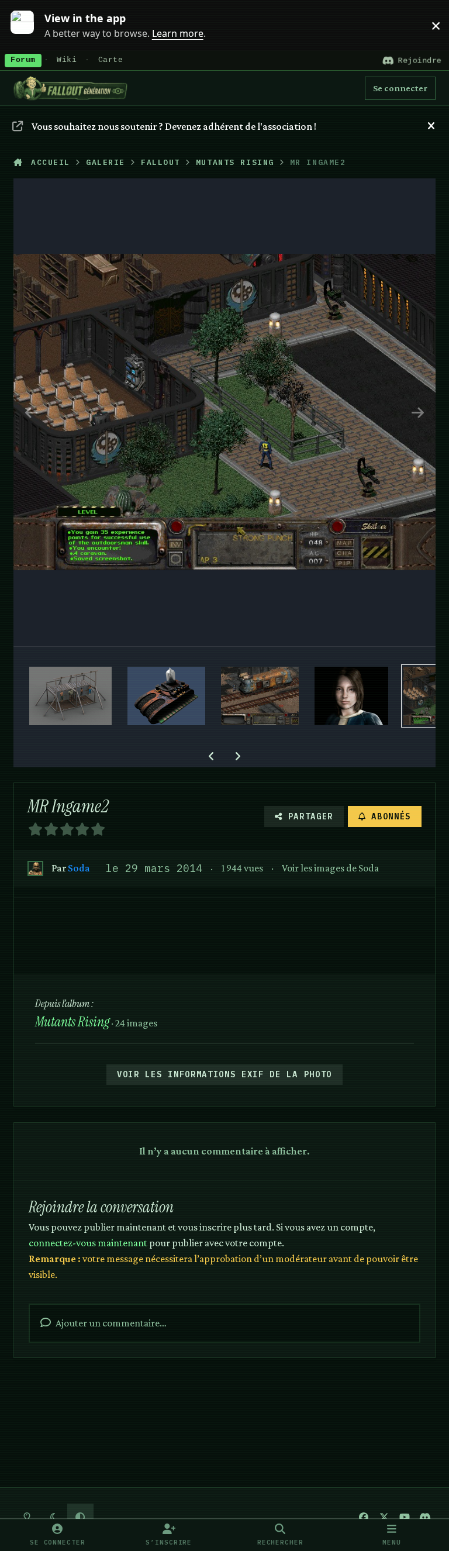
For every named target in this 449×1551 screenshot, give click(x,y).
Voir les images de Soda (330, 868)
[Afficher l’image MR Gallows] (70, 696)
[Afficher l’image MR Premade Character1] (351, 696)
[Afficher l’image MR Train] (260, 696)
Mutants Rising (72, 1021)
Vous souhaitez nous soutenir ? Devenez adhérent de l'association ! (174, 126)
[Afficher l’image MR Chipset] (166, 696)
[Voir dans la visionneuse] (224, 412)
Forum (23, 60)
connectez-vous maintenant (88, 1243)
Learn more (28, 25)
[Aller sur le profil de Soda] (35, 869)
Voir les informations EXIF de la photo (224, 1074)
